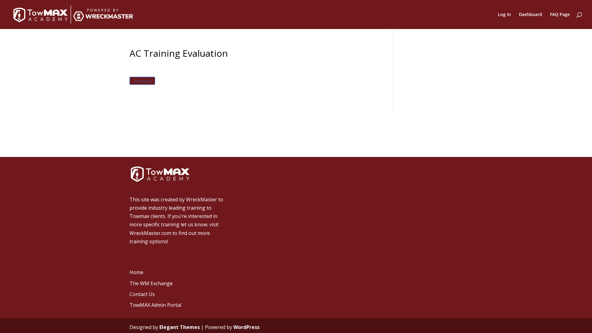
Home (136, 272)
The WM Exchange (151, 283)
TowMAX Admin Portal (155, 305)
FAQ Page (560, 14)
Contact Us (142, 294)
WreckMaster (201, 199)
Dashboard (530, 14)
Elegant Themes (179, 327)
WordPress (246, 327)
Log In (504, 14)
